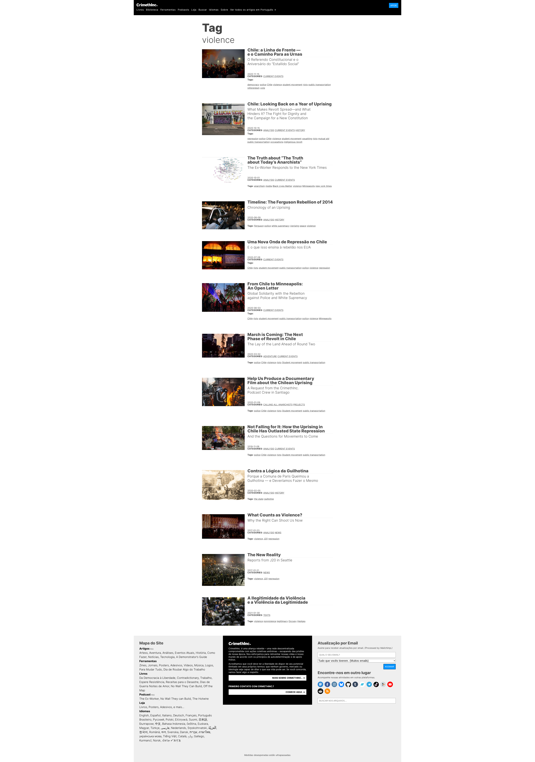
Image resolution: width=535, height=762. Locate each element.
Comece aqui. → (295, 692)
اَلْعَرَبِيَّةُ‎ (212, 728)
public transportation (319, 84)
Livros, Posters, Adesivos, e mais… (161, 707)
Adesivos (176, 665)
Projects (299, 404)
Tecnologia (167, 657)
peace (303, 225)
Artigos (144, 648)
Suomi (193, 719)
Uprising (294, 225)
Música (199, 665)
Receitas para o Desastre (182, 682)
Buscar (203, 9)
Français (191, 715)
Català (182, 736)
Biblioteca (152, 9)
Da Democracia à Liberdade (157, 677)
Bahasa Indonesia (173, 723)
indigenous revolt (293, 142)
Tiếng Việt (170, 736)
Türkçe (155, 728)
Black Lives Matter (282, 186)
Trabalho (206, 677)
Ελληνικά (181, 719)
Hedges (301, 621)
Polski (169, 719)
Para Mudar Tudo (150, 669)
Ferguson (259, 225)
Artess (143, 652)
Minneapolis (308, 186)
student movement (292, 84)
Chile (269, 84)
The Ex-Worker (149, 698)
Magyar (144, 728)
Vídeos (188, 665)
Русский (158, 719)
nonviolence (270, 621)
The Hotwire (200, 698)
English (144, 715)
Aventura (155, 652)
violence (277, 84)
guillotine (269, 499)
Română (154, 732)
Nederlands (178, 728)
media (269, 186)
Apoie (393, 5)
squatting (307, 138)
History (300, 130)
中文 (158, 723)
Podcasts (183, 9)
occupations (276, 142)
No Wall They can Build (175, 698)
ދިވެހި (190, 736)
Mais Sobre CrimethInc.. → (288, 677)
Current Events (273, 76)
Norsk (157, 740)
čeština (191, 723)
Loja (193, 9)
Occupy (293, 621)
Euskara (203, 723)
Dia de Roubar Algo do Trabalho (184, 669)
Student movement (292, 362)
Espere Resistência (151, 682)
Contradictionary (188, 677)
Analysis (268, 130)
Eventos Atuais (184, 652)
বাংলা (163, 732)
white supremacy (281, 225)
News (278, 532)
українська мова (150, 736)
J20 (266, 538)
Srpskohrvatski (197, 728)
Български (146, 723)
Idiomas (214, 9)
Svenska (172, 732)
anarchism (259, 186)
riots (305, 84)
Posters (164, 665)
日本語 (203, 719)
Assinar (389, 666)
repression (252, 138)
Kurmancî (145, 740)
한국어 (143, 732)
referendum (253, 88)
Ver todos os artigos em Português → (253, 9)
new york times (324, 186)
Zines (142, 665)
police (263, 84)
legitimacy (282, 621)
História (201, 652)
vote (262, 88)
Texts (266, 615)
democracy (253, 84)
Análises (167, 652)
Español (155, 715)
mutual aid (323, 138)
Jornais (152, 665)
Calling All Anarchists (278, 404)
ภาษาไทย (204, 732)
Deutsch (178, 715)
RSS (152, 649)
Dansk (184, 732)
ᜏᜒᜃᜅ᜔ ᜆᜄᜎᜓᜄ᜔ (171, 740)
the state (258, 499)
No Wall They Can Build (186, 686)
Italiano (167, 715)
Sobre (224, 9)
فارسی (165, 728)
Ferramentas (168, 9)
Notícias (153, 657)
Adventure (270, 356)
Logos (209, 665)
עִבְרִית (193, 732)
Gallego (199, 736)
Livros (140, 9)
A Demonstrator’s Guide (191, 657)
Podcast (145, 694)
